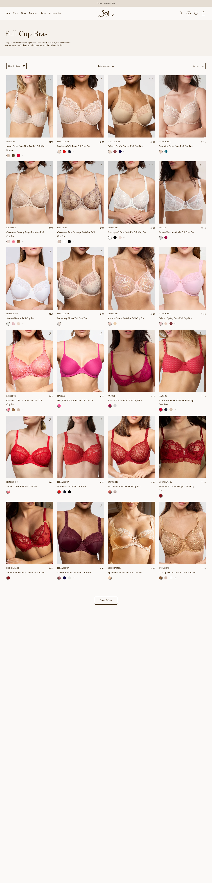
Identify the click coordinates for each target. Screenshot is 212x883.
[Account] (189, 13)
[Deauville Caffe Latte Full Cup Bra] (182, 106)
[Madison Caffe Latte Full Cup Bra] (80, 106)
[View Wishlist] (196, 13)
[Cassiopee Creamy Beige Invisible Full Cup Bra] (29, 192)
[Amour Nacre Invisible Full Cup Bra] (115, 324)
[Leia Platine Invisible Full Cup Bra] (115, 492)
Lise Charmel (165, 482)
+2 (124, 151)
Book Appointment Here (106, 3)
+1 (22, 155)
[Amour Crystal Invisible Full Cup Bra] (131, 278)
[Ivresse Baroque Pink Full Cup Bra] (166, 238)
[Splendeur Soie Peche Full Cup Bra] (131, 533)
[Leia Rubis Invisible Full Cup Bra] (131, 447)
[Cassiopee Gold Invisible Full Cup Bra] (18, 241)
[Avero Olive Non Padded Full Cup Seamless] (13, 155)
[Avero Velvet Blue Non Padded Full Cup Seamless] (166, 410)
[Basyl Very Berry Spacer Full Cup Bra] (80, 361)
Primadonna (114, 142)
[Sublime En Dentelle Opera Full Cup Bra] (182, 447)
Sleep (43, 13)
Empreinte (11, 228)
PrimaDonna (63, 142)
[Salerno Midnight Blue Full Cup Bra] (120, 151)
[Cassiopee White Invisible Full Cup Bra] (64, 241)
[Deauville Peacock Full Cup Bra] (166, 151)
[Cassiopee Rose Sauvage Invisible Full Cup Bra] (80, 192)
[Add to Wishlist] (49, 79)
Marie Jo (10, 142)
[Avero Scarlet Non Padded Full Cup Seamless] (18, 155)
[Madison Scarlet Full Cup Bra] (64, 151)
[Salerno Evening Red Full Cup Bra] (115, 151)
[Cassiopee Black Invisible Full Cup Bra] (69, 241)
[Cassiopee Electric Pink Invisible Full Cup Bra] (13, 241)
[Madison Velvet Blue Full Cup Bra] (69, 151)
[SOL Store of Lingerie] (106, 13)
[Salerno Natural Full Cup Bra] (29, 278)
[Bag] (204, 13)
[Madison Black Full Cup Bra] (69, 492)
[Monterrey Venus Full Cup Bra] (80, 278)
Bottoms (33, 13)
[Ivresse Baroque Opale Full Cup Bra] (182, 192)
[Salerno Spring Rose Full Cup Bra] (13, 324)
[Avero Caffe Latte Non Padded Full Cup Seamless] (29, 106)
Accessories (55, 13)
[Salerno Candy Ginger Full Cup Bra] (131, 106)
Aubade (162, 228)
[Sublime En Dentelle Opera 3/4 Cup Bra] (29, 533)
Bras (23, 13)
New (8, 13)
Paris (15, 13)
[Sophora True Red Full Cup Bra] (29, 447)
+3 (22, 241)
